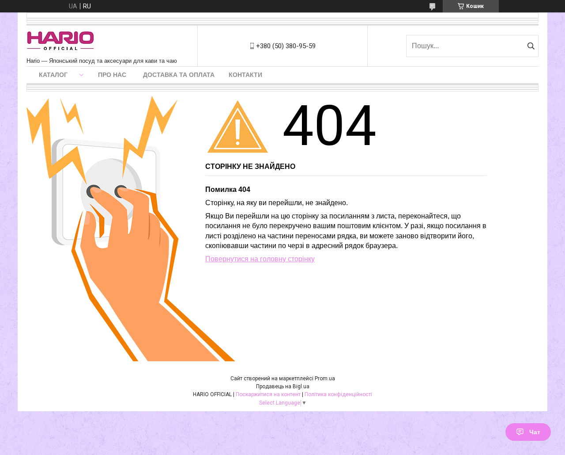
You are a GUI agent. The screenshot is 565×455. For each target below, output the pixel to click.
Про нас (112, 74)
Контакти (245, 74)
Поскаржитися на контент (268, 394)
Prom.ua (325, 378)
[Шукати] (531, 46)
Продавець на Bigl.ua (282, 386)
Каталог (53, 74)
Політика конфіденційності (338, 394)
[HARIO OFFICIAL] (60, 41)
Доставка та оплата (179, 74)
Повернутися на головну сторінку (260, 259)
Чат (534, 432)
